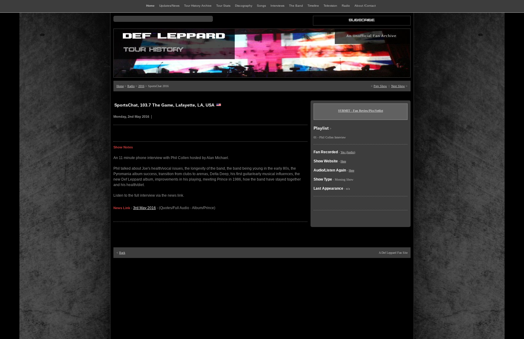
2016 (141, 86)
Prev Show (380, 86)
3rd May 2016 (144, 208)
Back (122, 252)
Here (343, 161)
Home (120, 86)
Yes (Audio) (348, 152)
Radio (131, 86)
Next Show (398, 86)
